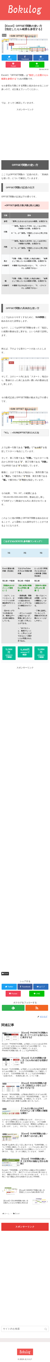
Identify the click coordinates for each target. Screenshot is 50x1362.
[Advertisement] (25, 137)
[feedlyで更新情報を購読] (13, 1008)
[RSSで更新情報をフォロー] (36, 1008)
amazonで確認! (9, 653)
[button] (46, 1329)
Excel (6, 973)
